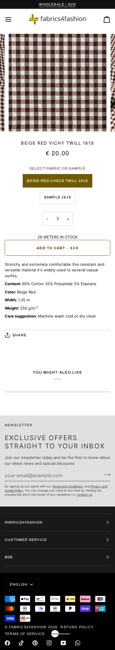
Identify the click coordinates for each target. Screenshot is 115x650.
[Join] (105, 474)
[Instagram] (49, 643)
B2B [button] (9, 557)
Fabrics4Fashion (28, 627)
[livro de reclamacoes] (60, 634)
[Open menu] (13, 19)
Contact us (84, 494)
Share (19, 335)
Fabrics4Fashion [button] (23, 522)
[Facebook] (7, 643)
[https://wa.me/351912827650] (77, 643)
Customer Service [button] (26, 540)
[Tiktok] (21, 643)
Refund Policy (77, 627)
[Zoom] (19, 120)
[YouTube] (63, 643)
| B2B (57, 4)
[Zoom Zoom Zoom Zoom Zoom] (57, 82)
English (19, 584)
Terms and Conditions (67, 486)
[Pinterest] (35, 643)
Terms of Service (25, 634)
